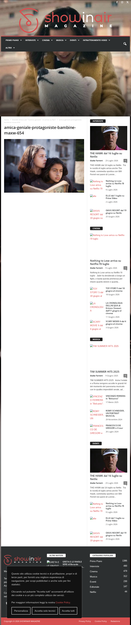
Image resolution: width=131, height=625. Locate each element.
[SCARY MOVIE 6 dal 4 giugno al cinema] (97, 325)
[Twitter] (127, 2)
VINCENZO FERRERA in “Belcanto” (115, 397)
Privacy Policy (85, 621)
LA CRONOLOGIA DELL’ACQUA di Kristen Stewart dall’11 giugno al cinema (114, 308)
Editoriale (94, 587)
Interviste (30, 40)
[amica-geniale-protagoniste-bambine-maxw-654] (44, 166)
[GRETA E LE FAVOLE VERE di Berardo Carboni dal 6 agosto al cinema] (54, 565)
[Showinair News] (65, 20)
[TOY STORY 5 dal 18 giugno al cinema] (97, 292)
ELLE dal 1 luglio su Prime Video (115, 197)
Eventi (73, 40)
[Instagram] (122, 2)
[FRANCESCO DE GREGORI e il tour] (97, 429)
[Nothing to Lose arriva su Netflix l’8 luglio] (97, 185)
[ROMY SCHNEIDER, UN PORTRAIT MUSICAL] (97, 414)
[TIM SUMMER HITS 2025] (108, 356)
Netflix (93, 592)
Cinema (46, 40)
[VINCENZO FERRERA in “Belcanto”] (97, 400)
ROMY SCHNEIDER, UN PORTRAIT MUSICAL (115, 413)
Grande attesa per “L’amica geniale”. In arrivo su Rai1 (34, 119)
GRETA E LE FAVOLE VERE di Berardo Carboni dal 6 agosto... (73, 564)
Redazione (115, 621)
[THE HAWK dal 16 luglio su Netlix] (108, 138)
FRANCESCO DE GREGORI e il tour (114, 426)
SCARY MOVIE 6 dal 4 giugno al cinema (116, 322)
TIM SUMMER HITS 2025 (104, 371)
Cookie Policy (63, 602)
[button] (125, 44)
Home (6, 119)
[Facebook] (117, 2)
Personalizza (21, 610)
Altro (9, 47)
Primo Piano (12, 40)
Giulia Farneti (96, 160)
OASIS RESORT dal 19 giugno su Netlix (116, 211)
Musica (59, 40)
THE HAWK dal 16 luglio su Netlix (106, 155)
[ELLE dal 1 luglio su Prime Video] (97, 199)
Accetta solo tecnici (45, 610)
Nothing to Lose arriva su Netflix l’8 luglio (115, 183)
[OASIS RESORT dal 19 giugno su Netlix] (97, 214)
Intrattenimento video (95, 40)
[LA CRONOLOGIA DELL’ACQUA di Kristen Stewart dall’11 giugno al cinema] (97, 307)
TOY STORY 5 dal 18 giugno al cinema (115, 289)
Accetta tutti (68, 610)
